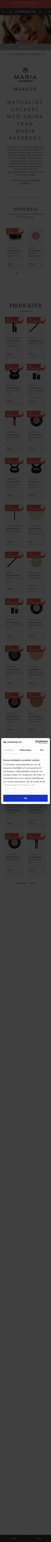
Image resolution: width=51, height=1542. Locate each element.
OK (25, 798)
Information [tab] (25, 750)
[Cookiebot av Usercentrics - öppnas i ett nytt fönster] (36, 742)
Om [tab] (41, 750)
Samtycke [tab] (9, 750)
